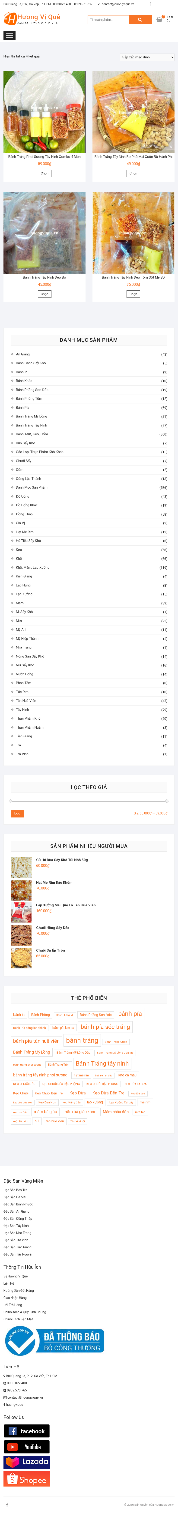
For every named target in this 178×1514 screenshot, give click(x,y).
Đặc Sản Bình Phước (18, 1204)
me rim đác (20, 1112)
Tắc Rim (22, 692)
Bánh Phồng (40, 1015)
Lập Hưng (23, 585)
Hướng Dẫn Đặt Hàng (18, 1290)
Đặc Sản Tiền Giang (17, 1247)
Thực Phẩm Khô (28, 718)
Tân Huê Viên (26, 701)
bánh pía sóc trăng (105, 1026)
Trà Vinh (22, 754)
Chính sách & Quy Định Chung (24, 1312)
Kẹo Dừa (77, 1092)
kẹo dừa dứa (138, 1093)
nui (37, 1121)
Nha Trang (24, 647)
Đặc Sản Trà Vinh (15, 1240)
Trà (18, 745)
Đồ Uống (22, 496)
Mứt (19, 621)
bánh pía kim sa (63, 1028)
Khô (19, 558)
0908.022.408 (16, 1383)
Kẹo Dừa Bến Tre (108, 1092)
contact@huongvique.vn (117, 4)
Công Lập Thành (28, 479)
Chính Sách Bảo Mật (18, 1319)
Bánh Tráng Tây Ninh (31, 425)
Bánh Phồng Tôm (29, 399)
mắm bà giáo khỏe (80, 1111)
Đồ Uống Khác (27, 505)
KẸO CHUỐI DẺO (24, 1084)
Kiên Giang (24, 576)
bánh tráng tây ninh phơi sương (40, 1075)
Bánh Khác (24, 381)
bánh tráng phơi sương (27, 1064)
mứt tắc (140, 1112)
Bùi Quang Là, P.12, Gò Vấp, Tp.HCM (27, 4)
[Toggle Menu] (9, 35)
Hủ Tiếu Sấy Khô (28, 541)
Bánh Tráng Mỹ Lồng (31, 416)
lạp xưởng (95, 1102)
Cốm (19, 470)
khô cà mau (127, 1075)
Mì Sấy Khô (24, 612)
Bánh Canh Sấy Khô (31, 363)
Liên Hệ (8, 1283)
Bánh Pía (22, 408)
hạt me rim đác (103, 1075)
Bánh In (21, 372)
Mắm (20, 603)
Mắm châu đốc (116, 1111)
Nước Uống (24, 674)
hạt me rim (81, 1075)
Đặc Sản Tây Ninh (16, 1226)
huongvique (14, 1404)
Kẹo (19, 550)
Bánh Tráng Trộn (58, 1064)
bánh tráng (82, 1040)
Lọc (17, 813)
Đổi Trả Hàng (12, 1305)
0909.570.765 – (84, 4)
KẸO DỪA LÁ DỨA (135, 1084)
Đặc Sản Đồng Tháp (17, 1218)
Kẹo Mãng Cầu (72, 1102)
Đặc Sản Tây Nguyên (18, 1254)
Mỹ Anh (21, 630)
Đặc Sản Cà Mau (15, 1197)
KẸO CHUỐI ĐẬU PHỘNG (102, 1084)
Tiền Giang (24, 736)
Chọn (44, 173)
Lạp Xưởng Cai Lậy (121, 1102)
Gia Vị (20, 523)
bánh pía (130, 1014)
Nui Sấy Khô (25, 665)
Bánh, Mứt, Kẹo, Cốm (32, 434)
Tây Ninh (22, 710)
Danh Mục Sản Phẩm (32, 487)
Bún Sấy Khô (25, 443)
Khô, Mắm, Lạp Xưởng (32, 567)
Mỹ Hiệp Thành (27, 639)
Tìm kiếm (140, 19)
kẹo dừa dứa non (22, 1102)
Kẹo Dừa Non (47, 1102)
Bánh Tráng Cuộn (116, 1041)
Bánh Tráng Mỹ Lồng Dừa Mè (115, 1052)
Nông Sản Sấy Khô (30, 656)
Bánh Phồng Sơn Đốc (32, 390)
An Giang (23, 354)
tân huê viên (55, 1121)
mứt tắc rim (20, 1121)
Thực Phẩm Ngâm (30, 727)
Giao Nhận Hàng (15, 1298)
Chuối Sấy (23, 461)
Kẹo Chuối (21, 1093)
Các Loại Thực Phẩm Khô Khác (40, 452)
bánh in (19, 1014)
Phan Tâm (23, 683)
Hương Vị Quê (38, 17)
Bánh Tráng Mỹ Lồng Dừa (73, 1052)
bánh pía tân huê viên (36, 1041)
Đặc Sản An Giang (16, 1211)
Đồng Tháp (24, 514)
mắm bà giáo (45, 1111)
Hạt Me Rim (25, 532)
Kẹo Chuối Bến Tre (49, 1093)
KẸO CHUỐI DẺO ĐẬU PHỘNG (61, 1084)
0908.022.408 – (63, 4)
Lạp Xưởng (24, 594)
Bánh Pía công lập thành (29, 1028)
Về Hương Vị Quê (15, 1276)
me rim (145, 1102)
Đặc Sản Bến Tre (15, 1190)
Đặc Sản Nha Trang (17, 1233)
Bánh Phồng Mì (64, 1015)
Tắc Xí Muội (77, 1121)
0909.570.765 (16, 1390)
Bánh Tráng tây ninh (102, 1063)
